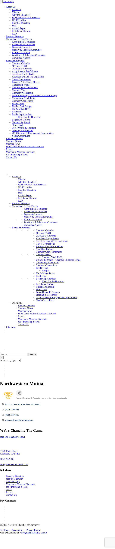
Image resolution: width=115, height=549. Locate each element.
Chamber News (13, 141)
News (9, 489)
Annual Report (19, 28)
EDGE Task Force (21, 52)
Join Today (8, 1)
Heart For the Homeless (29, 117)
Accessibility (17, 530)
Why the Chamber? (21, 15)
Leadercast (17, 111)
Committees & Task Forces (19, 39)
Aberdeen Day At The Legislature (28, 76)
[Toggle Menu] (7, 174)
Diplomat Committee (22, 47)
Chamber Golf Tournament (25, 87)
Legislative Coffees (21, 119)
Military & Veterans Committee (26, 50)
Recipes (45, 270)
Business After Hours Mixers (25, 82)
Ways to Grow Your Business (26, 17)
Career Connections (21, 79)
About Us (10, 7)
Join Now (10, 327)
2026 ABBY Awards (22, 68)
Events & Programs (15, 60)
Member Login (13, 481)
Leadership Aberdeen (22, 114)
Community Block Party (23, 98)
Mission (15, 12)
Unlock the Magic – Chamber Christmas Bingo (34, 95)
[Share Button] (19, 393)
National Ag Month (21, 122)
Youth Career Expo (21, 136)
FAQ (14, 33)
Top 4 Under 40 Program (24, 127)
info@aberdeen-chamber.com (14, 464)
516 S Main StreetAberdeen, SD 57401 (10, 452)
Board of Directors (21, 23)
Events (9, 149)
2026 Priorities (19, 20)
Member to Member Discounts (20, 152)
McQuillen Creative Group (34, 532)
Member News (13, 144)
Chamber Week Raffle (22, 93)
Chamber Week (19, 90)
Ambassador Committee (23, 44)
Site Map (4, 530)
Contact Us (11, 157)
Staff (14, 25)
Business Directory (15, 36)
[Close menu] (1, 1)
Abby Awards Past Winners (25, 71)
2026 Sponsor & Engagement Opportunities (32, 133)
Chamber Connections (22, 101)
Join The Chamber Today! (12, 437)
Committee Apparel (21, 58)
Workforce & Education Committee (29, 55)
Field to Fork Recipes (22, 106)
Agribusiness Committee (23, 41)
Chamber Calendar (21, 63)
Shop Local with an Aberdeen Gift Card (25, 146)
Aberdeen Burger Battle (23, 74)
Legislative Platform (21, 31)
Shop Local (17, 125)
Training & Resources (22, 130)
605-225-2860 (6, 459)
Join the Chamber (14, 138)
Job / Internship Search (17, 154)
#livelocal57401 (19, 66)
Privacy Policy (33, 530)
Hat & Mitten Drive (21, 109)
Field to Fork (18, 103)
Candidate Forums (20, 84)
